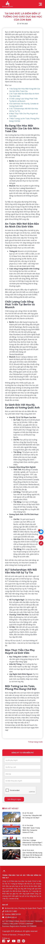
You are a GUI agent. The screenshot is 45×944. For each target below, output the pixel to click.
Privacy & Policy (24, 935)
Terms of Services (9, 935)
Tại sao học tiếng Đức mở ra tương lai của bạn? (32, 816)
